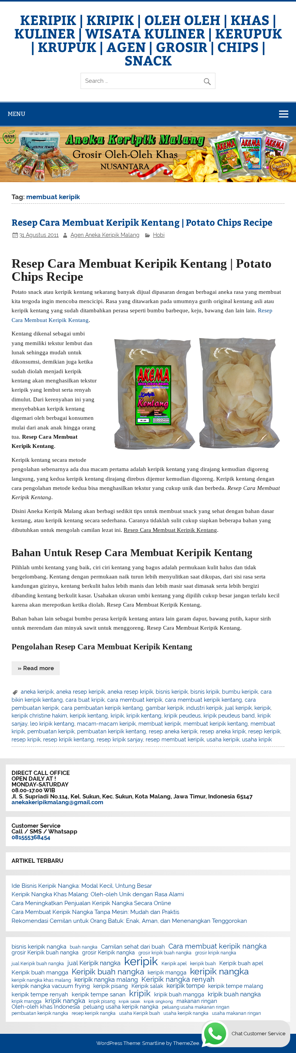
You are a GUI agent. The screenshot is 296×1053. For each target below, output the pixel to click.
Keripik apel (174, 963)
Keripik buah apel (241, 963)
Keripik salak (147, 986)
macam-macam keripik (106, 724)
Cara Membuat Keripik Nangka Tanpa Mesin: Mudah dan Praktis (95, 912)
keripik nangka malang (106, 980)
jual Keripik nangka (94, 963)
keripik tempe (185, 986)
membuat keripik (159, 724)
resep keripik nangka (94, 1013)
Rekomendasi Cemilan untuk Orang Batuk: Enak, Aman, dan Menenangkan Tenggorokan (129, 920)
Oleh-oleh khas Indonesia (46, 1007)
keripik (262, 708)
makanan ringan (197, 1001)
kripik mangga (27, 1001)
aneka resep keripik (80, 692)
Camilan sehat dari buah (133, 947)
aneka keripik (37, 692)
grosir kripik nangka (215, 953)
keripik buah (203, 963)
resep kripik (26, 739)
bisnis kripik (204, 692)
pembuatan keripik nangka (40, 1013)
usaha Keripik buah (139, 1013)
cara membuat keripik (134, 700)
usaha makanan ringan (236, 1013)
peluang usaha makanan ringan (195, 1007)
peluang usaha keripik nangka (120, 1007)
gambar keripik (164, 708)
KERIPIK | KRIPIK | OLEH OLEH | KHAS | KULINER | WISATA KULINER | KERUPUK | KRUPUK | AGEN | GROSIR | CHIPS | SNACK (148, 39)
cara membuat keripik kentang (203, 700)
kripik (117, 716)
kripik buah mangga (179, 995)
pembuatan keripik (50, 731)
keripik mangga (167, 973)
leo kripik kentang (52, 724)
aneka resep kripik (130, 692)
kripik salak (129, 1001)
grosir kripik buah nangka (165, 953)
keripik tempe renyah (40, 995)
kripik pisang (102, 1001)
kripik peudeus (182, 716)
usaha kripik (257, 739)
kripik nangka (65, 1001)
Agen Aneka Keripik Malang (105, 235)
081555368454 (31, 837)
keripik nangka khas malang (41, 980)
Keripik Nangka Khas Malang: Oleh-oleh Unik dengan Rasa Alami (98, 894)
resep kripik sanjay (120, 739)
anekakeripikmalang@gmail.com (57, 802)
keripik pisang (110, 986)
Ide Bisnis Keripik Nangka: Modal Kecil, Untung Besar (82, 885)
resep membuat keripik (175, 739)
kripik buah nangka (234, 994)
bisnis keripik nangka (39, 947)
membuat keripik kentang (215, 724)
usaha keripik (223, 739)
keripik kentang (89, 716)
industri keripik (204, 708)
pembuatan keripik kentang (111, 731)
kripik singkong (158, 1001)
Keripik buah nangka (108, 972)
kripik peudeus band (229, 716)
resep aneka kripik (223, 731)
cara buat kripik (85, 700)
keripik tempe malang (235, 986)
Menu (16, 113)
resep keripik (264, 731)
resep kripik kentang (68, 739)
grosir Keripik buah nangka (45, 953)
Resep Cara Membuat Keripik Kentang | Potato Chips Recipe (142, 222)
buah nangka (84, 947)
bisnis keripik (172, 692)
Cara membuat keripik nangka (217, 946)
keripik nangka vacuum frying (51, 986)
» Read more (36, 668)
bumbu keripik (240, 692)
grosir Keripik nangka (108, 953)
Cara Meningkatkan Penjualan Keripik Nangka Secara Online (91, 903)
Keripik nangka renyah (178, 979)
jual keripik (238, 708)
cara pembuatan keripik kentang (102, 708)
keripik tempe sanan (99, 995)
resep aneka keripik (173, 731)
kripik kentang (143, 716)
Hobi (159, 235)
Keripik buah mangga (40, 973)
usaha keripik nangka (186, 1013)
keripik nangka (219, 971)
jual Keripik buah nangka (38, 963)
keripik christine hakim (39, 716)
